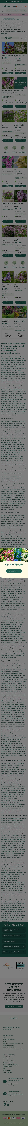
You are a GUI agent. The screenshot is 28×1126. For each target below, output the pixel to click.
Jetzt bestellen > (14, 571)
